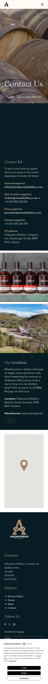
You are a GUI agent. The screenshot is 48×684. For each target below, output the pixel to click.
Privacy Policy (15, 596)
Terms (11, 600)
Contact (12, 607)
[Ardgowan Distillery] (6, 4)
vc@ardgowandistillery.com (20, 197)
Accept (24, 668)
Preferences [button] (12, 661)
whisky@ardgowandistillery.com (23, 186)
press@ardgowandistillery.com (22, 212)
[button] (42, 4)
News (11, 604)
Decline (24, 673)
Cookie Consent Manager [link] (12, 644)
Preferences (24, 678)
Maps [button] (10, 420)
